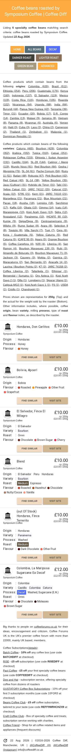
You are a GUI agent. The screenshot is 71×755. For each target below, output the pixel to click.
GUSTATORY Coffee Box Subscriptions (26, 688)
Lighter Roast (49, 57)
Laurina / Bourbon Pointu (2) (20, 266)
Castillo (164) (20, 162)
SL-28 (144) (38, 162)
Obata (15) (30, 207)
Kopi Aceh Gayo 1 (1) (37, 284)
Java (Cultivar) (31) (15, 184)
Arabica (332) (21, 153)
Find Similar (29, 357)
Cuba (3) (24, 127)
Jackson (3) (10, 257)
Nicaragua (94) (22, 104)
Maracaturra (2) (13, 262)
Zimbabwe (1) (38, 131)
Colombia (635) (38, 86)
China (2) (48, 127)
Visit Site (55, 357)
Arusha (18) (26, 203)
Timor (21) (9, 113)
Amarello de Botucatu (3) (18, 253)
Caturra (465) (25, 148)
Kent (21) (38, 193)
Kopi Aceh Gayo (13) (39, 212)
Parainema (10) (34, 216)
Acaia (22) (9, 193)
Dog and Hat (10, 679)
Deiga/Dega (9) (28, 221)
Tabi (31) (61, 184)
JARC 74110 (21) (56, 193)
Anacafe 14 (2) (57, 262)
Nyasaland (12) (12, 216)
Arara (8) (46, 225)
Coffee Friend (11, 725)
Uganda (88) (43, 104)
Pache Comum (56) (48, 171)
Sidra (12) (61, 212)
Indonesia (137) (22, 95)
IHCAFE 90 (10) (56, 216)
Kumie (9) (9, 221)
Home (17, 49)
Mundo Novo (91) (22, 166)
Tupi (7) (50, 230)
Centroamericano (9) (54, 221)
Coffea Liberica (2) (15, 271)
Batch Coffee (11, 652)
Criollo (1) (14, 289)
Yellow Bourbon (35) (54, 180)
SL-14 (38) (32, 180)
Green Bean (25, 66)
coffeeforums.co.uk (45, 626)
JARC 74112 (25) (39, 189)
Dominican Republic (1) (17, 136)
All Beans (34, 49)
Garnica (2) (60, 257)
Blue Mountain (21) (55, 198)
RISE (6, 661)
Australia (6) (50, 122)
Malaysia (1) (59, 131)
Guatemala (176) (47, 90)
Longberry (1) (36, 280)
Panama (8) (15, 122)
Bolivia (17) (44, 113)
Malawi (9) (33, 118)
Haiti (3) (12, 127)
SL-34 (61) (28, 171)
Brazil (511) (59, 86)
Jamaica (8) (49, 118)
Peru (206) (29, 90)
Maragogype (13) (13, 212)
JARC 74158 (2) (57, 266)
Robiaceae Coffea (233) (18, 157)
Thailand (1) (18, 131)
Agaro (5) (40, 239)
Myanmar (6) (33, 122)
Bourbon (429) (45, 148)
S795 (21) (24, 193)
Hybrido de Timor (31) (41, 184)
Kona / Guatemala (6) (18, 234)
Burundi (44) (10, 109)
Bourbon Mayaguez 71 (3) (51, 253)
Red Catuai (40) (13, 180)
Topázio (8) (16, 230)
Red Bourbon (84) (45, 166)
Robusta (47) (36, 175)
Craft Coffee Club (13, 716)
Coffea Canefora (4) (21, 243)
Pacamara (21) (33, 198)
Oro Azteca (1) (44, 275)
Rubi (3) (62, 248)
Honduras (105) (46, 99)
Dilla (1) (22, 280)
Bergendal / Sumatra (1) (18, 275)
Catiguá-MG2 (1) (13, 284)
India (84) (60, 104)
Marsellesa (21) (12, 198)
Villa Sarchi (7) (33, 230)
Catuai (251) (59, 153)
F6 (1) (55, 284)
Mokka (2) (43, 257)
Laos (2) (36, 127)
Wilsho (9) (9, 225)
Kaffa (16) (16, 207)
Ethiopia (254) (11, 90)
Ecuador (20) (26, 113)
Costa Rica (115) (23, 99)
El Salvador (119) (45, 95)
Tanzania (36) (59, 109)
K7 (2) (42, 266)
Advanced (47, 66)
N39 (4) (40, 243)
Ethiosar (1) (59, 271)
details (33, 647)
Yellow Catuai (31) (14, 189)
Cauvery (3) (27, 257)
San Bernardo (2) (35, 262)
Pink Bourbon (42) (56, 175)
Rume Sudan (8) (28, 225)
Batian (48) (20, 175)
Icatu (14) (61, 207)
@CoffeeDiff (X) (40, 745)
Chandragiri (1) (30, 289)
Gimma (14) (46, 207)
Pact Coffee (10, 670)
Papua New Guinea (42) (34, 109)
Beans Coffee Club (14, 702)
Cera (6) (62, 230)
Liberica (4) (54, 243)
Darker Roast (21, 57)
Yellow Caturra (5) (48, 234)
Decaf (53, 49)
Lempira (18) (45, 203)
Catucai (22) (59, 189)
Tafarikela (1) (40, 271)
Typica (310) (40, 153)
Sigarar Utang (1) (56, 280)
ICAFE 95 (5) (26, 239)
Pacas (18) (10, 203)
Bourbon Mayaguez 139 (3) (37, 248)
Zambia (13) (17, 118)
